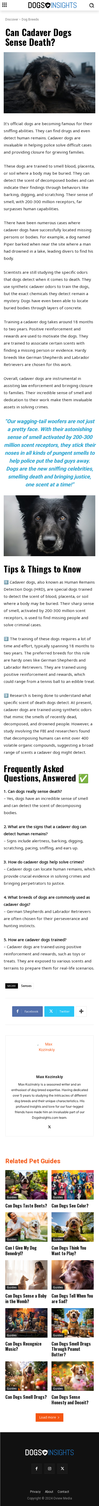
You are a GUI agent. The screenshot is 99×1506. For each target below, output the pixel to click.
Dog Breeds (30, 19)
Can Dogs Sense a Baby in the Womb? (25, 1298)
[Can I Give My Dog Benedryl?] (26, 1227)
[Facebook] (36, 1469)
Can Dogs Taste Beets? (26, 1205)
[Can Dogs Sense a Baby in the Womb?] (26, 1275)
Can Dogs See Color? (69, 1205)
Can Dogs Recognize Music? (23, 1346)
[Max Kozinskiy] (49, 1054)
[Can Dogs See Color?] (72, 1185)
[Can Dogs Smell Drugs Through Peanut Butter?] (72, 1323)
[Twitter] (49, 1126)
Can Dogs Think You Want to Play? (68, 1250)
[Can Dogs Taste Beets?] (26, 1185)
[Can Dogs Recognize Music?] (26, 1323)
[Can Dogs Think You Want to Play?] (72, 1227)
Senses (26, 986)
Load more (47, 1417)
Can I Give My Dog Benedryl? (21, 1250)
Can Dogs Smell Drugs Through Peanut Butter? (71, 1349)
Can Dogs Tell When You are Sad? (72, 1298)
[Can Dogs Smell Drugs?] (26, 1376)
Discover (11, 19)
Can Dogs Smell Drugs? (26, 1397)
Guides (12, 1197)
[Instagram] (49, 1469)
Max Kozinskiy (49, 1076)
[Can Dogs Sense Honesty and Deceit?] (72, 1376)
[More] (81, 1011)
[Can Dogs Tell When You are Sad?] (72, 1275)
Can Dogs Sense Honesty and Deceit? (69, 1400)
